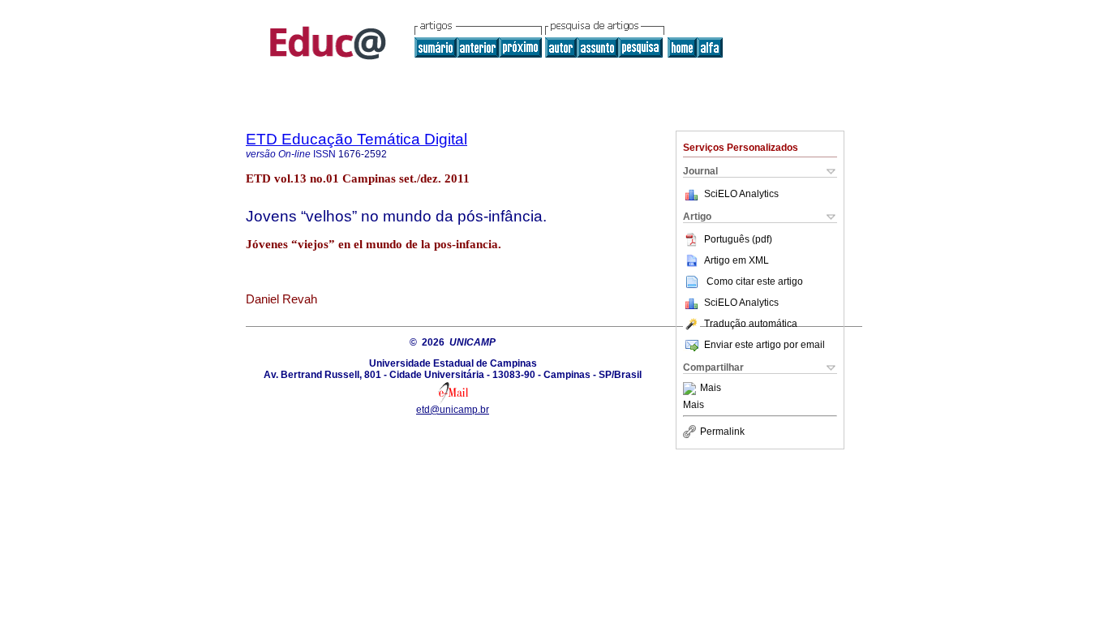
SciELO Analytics (741, 194)
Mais (710, 388)
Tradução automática (750, 323)
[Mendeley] (691, 388)
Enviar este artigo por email (764, 344)
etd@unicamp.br (452, 409)
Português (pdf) (738, 239)
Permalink (722, 431)
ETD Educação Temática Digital (356, 139)
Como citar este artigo (754, 281)
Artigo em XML (736, 260)
